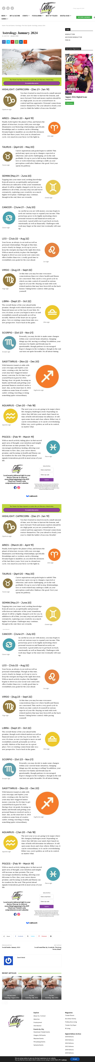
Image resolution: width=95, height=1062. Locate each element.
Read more (70, 103)
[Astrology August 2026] (12, 988)
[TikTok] (12, 8)
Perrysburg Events (39, 1042)
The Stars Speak (26, 25)
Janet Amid (6, 36)
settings (64, 1060)
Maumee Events (39, 1038)
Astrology (18, 25)
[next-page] (6, 1003)
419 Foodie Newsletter (73, 37)
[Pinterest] (12, 42)
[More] (51, 936)
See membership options (31, 83)
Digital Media (68, 99)
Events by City (39, 1029)
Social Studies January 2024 (11, 947)
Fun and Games (10, 25)
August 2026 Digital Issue (76, 97)
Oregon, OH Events (40, 1035)
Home (3, 25)
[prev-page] (3, 1003)
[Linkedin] (21, 42)
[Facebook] (3, 8)
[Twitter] (8, 42)
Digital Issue (68, 93)
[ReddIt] (25, 42)
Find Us (67, 40)
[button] (94, 17)
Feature (31, 995)
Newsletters (70, 34)
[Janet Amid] (9, 960)
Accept (75, 1059)
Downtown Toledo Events (42, 1032)
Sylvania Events (38, 1045)
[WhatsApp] (17, 42)
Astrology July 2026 (31, 998)
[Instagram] (8, 8)
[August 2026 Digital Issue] (79, 74)
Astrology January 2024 (38, 25)
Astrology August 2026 (11, 998)
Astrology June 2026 (51, 998)
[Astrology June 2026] (51, 988)
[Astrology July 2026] (32, 988)
